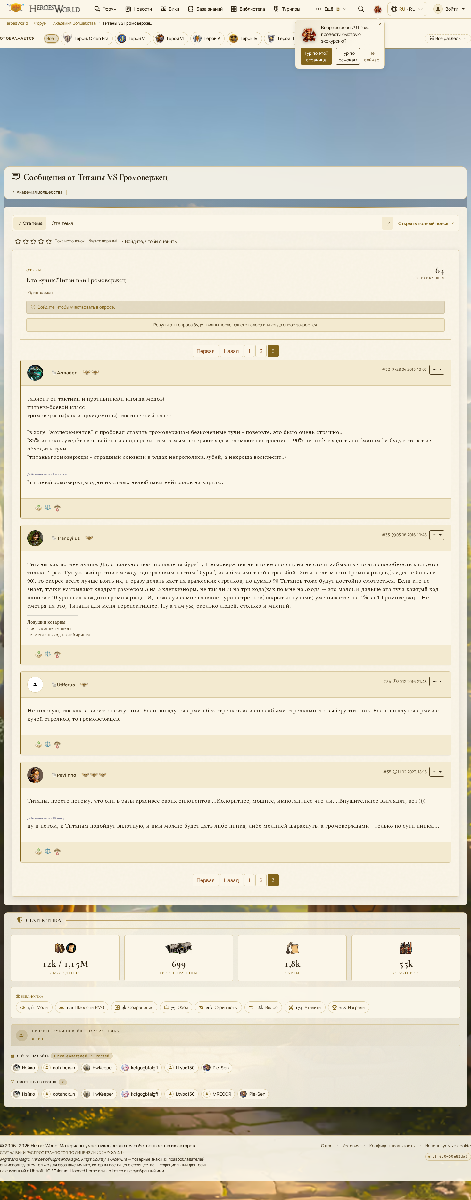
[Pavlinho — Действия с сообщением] (436, 772)
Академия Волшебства (74, 23)
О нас (326, 1145)
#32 (386, 369)
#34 (387, 681)
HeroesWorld (16, 23)
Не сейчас (371, 56)
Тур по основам (348, 56)
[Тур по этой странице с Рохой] (378, 9)
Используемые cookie (448, 1145)
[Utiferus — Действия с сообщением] (436, 681)
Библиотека (31, 996)
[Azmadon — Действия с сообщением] (436, 370)
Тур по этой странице (316, 56)
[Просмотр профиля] (37, 373)
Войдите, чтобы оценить (150, 241)
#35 (387, 771)
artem (38, 1038)
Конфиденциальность (392, 1145)
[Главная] (43, 9)
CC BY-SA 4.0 (110, 1152)
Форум (40, 23)
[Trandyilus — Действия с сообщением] (436, 535)
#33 (386, 535)
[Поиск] (361, 9)
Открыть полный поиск (423, 223)
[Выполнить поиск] (387, 223)
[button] (449, 9)
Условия (351, 1145)
